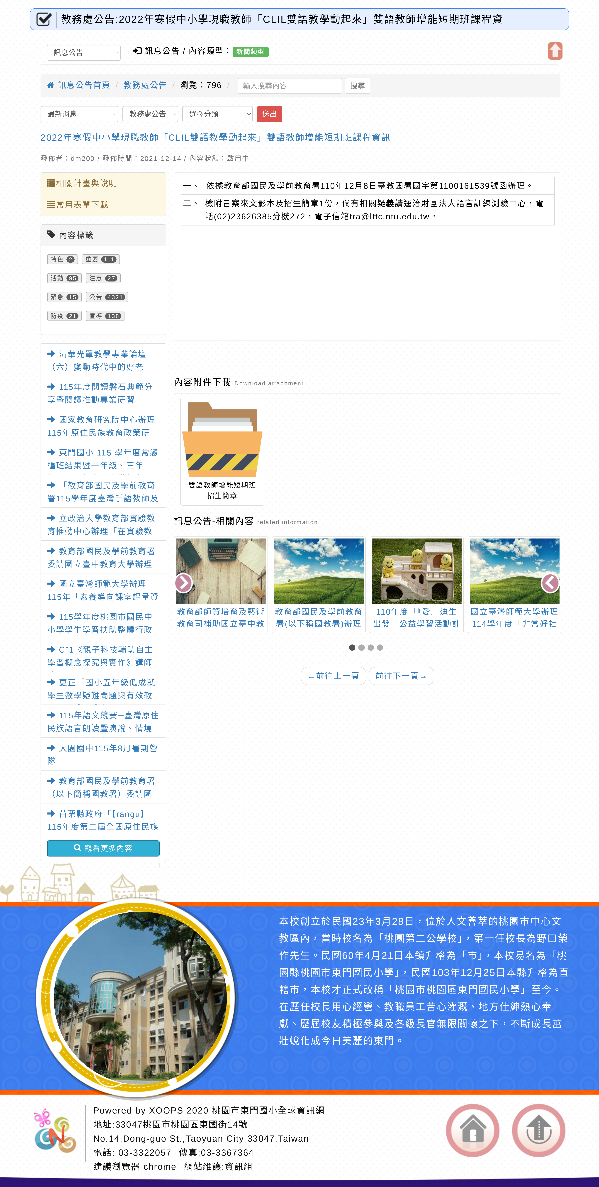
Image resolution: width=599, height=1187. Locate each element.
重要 (92, 259)
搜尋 (357, 86)
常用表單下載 (82, 204)
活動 (57, 278)
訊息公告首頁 (83, 85)
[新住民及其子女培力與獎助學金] (515, 571)
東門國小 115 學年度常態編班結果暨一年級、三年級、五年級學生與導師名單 (103, 465)
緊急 (57, 297)
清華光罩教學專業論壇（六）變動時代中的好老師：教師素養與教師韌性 (97, 367)
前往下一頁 (401, 675)
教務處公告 (145, 85)
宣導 (96, 316)
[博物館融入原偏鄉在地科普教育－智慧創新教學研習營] (319, 571)
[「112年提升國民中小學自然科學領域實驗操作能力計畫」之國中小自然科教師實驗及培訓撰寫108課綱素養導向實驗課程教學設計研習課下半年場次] (221, 571)
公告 (96, 297)
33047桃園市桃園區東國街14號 (181, 1124)
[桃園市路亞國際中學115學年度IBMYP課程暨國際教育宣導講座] (417, 571)
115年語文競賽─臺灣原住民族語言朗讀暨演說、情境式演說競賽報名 (103, 728)
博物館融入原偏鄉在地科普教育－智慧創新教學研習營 (319, 624)
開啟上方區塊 (555, 51)
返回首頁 (472, 1130)
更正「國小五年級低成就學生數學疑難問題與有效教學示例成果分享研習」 (101, 695)
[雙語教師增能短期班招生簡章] (222, 440)
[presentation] (184, 584)
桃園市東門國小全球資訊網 (268, 1110)
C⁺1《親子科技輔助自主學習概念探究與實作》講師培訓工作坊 (100, 662)
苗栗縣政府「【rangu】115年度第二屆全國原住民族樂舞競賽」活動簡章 (103, 827)
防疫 (57, 316)
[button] (353, 647)
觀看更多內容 (107, 848)
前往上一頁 (333, 675)
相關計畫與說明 (86, 183)
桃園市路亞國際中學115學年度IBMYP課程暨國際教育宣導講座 (416, 624)
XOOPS (166, 1110)
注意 (96, 278)
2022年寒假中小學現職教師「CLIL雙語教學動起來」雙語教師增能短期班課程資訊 (216, 137)
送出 (269, 114)
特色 (57, 259)
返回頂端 (539, 1130)
